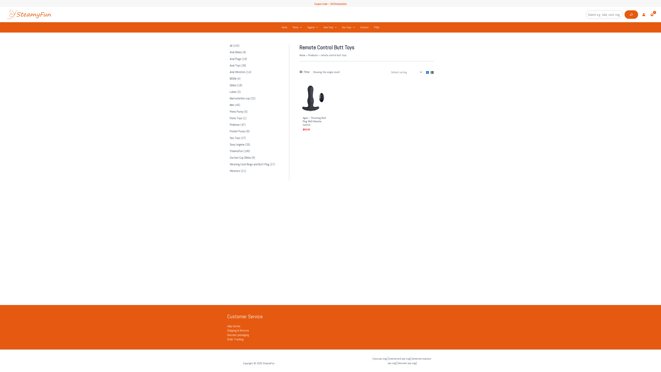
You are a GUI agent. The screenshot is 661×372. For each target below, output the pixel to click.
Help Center (233, 326)
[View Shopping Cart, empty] (652, 15)
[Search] (631, 14)
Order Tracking (235, 339)
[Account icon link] (643, 14)
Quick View (315, 110)
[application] (300, 27)
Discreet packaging (238, 335)
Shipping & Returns (238, 330)
